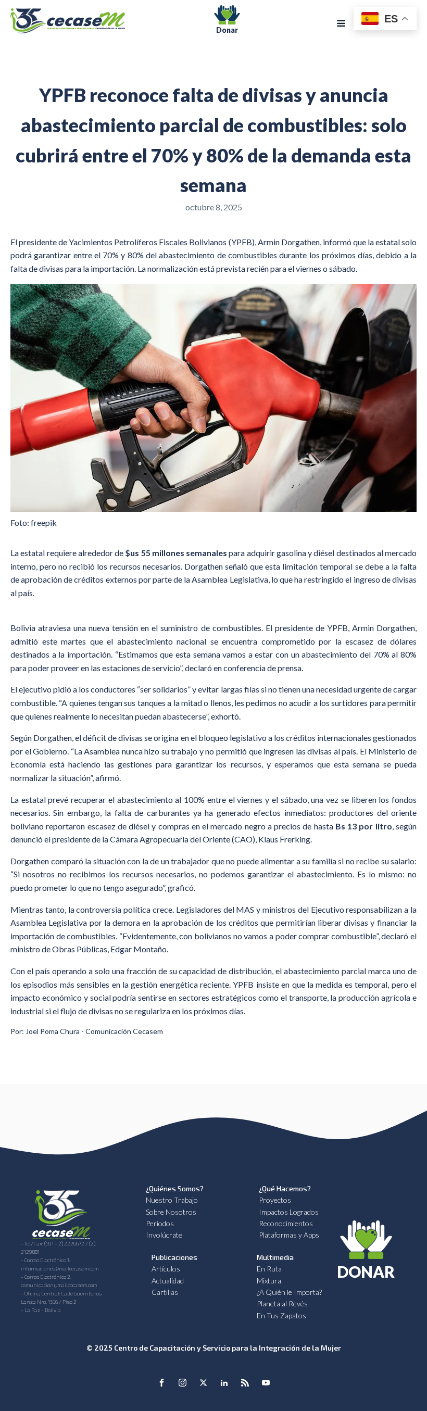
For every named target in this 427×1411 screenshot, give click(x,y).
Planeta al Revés (282, 1303)
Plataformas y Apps (289, 1234)
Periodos (160, 1223)
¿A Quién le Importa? (289, 1292)
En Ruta (269, 1268)
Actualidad (168, 1280)
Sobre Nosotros (171, 1211)
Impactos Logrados (289, 1211)
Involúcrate (164, 1234)
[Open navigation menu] (341, 24)
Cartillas (165, 1292)
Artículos (166, 1268)
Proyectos (275, 1199)
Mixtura (269, 1280)
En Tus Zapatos (281, 1315)
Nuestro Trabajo (172, 1199)
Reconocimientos (286, 1223)
